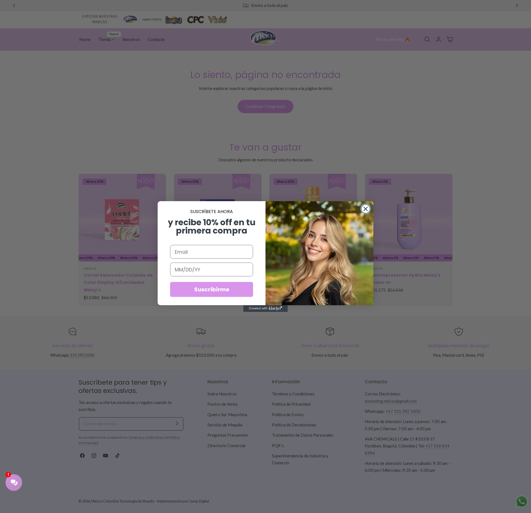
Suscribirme (211, 289)
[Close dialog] (365, 208)
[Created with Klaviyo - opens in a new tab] (265, 308)
